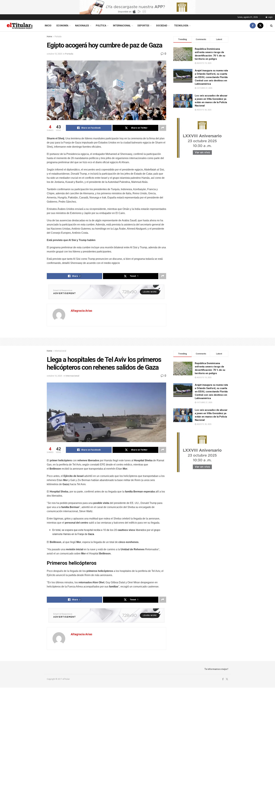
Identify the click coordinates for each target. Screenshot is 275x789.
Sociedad (161, 25)
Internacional (122, 25)
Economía (62, 25)
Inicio (48, 25)
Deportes (143, 25)
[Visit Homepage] (19, 25)
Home (49, 36)
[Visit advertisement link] (137, 7)
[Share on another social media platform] (162, 128)
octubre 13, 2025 (54, 54)
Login (270, 17)
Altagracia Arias (81, 310)
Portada (58, 36)
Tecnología (181, 25)
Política (101, 25)
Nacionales (82, 25)
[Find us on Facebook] (253, 25)
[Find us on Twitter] (260, 25)
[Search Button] (271, 25)
